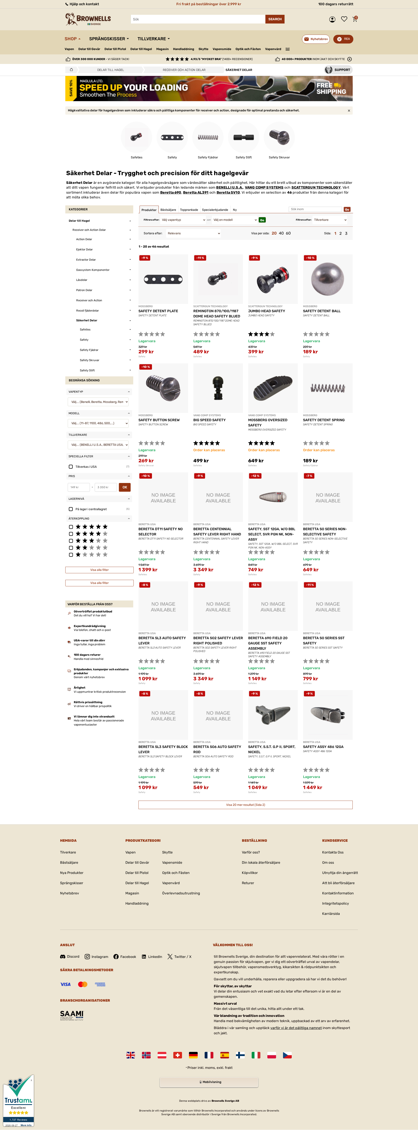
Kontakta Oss (333, 852)
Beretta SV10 (228, 192)
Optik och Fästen (248, 49)
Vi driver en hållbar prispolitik (93, 706)
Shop (71, 38)
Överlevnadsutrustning (181, 893)
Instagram (100, 957)
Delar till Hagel (141, 49)
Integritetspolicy (335, 903)
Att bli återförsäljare (338, 883)
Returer (248, 883)
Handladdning (183, 49)
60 (288, 233)
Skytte (203, 49)
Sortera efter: (153, 233)
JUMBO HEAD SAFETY (266, 311)
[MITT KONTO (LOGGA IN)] (333, 19)
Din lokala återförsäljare (261, 862)
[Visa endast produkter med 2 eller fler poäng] (99, 547)
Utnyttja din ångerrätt (340, 873)
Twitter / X (182, 957)
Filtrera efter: (151, 219)
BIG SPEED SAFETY (209, 420)
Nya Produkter (71, 873)
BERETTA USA (147, 524)
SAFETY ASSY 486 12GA (323, 747)
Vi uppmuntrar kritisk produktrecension (100, 691)
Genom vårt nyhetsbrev (89, 677)
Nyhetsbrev (69, 893)
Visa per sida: (260, 233)
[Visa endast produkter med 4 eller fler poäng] (99, 533)
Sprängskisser (107, 38)
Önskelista (345, 19)
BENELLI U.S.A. (229, 187)
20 (274, 233)
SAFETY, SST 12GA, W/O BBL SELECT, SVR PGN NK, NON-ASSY (271, 534)
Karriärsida (331, 914)
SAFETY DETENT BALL (321, 311)
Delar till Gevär (89, 49)
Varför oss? (251, 852)
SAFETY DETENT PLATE (158, 311)
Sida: (327, 233)
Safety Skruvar (146, 465)
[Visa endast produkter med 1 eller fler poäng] (99, 554)
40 (281, 233)
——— (288, 49)
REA (347, 39)
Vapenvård (273, 49)
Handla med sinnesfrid (88, 659)
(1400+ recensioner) (222, 59)
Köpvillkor (250, 873)
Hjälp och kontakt (84, 4)
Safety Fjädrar (310, 465)
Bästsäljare (69, 862)
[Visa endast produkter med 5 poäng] (99, 526)
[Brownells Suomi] (240, 1055)
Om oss (328, 862)
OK (125, 487)
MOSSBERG (145, 306)
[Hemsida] (70, 70)
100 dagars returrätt (335, 4)
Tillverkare (152, 38)
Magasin (162, 49)
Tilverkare (68, 852)
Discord (73, 956)
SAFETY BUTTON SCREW (159, 420)
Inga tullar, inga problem (89, 644)
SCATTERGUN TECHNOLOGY (316, 187)
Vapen (69, 49)
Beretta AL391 (196, 192)
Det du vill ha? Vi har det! (90, 615)
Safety (141, 356)
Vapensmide (222, 49)
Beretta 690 (170, 192)
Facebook (128, 957)
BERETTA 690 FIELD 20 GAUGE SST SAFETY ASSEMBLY (268, 643)
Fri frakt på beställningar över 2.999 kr (208, 4)
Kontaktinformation (338, 893)
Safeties (197, 356)
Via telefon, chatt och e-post (92, 630)
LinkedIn (155, 957)
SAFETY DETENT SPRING (324, 420)
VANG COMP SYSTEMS (264, 187)
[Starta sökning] (275, 19)
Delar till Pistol (115, 49)
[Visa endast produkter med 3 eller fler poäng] (99, 540)
